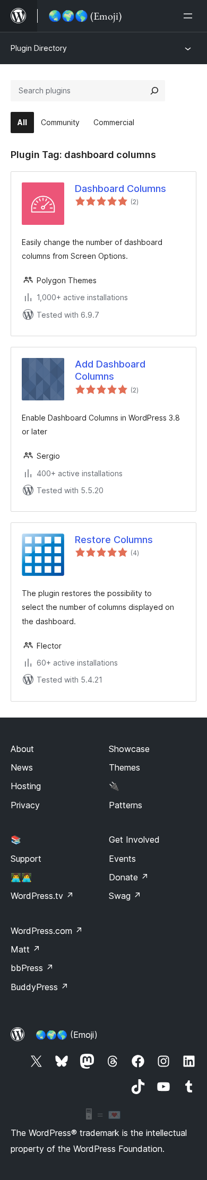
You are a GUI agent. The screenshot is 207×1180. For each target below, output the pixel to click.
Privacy (25, 805)
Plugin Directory (39, 48)
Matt (25, 949)
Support (26, 858)
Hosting (26, 786)
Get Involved (134, 839)
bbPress (32, 968)
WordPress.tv (42, 895)
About (22, 749)
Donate (129, 877)
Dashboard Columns (120, 188)
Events (122, 858)
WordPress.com (47, 930)
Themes (124, 767)
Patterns (125, 805)
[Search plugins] (154, 90)
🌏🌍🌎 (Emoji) (67, 1034)
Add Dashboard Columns (110, 370)
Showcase (129, 749)
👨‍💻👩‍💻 (21, 877)
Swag (125, 895)
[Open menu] (190, 16)
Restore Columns (114, 539)
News (22, 767)
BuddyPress (39, 987)
